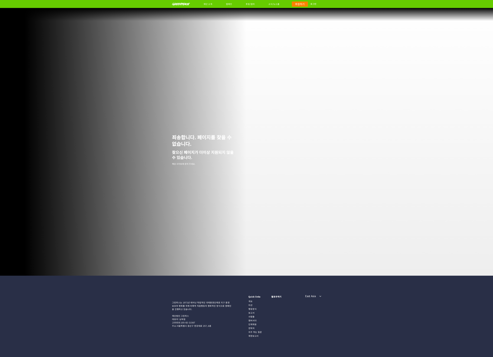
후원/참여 (250, 4)
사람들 (251, 316)
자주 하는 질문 (255, 332)
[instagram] (273, 301)
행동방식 (252, 308)
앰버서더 (252, 320)
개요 (250, 301)
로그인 (313, 3)
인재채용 (252, 324)
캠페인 (229, 4)
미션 (250, 305)
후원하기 (300, 4)
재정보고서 (253, 335)
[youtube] (278, 301)
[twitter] (289, 301)
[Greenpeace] (181, 7)
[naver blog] (283, 301)
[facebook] (294, 301)
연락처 (251, 328)
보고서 (251, 312)
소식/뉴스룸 (273, 4)
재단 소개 (208, 4)
